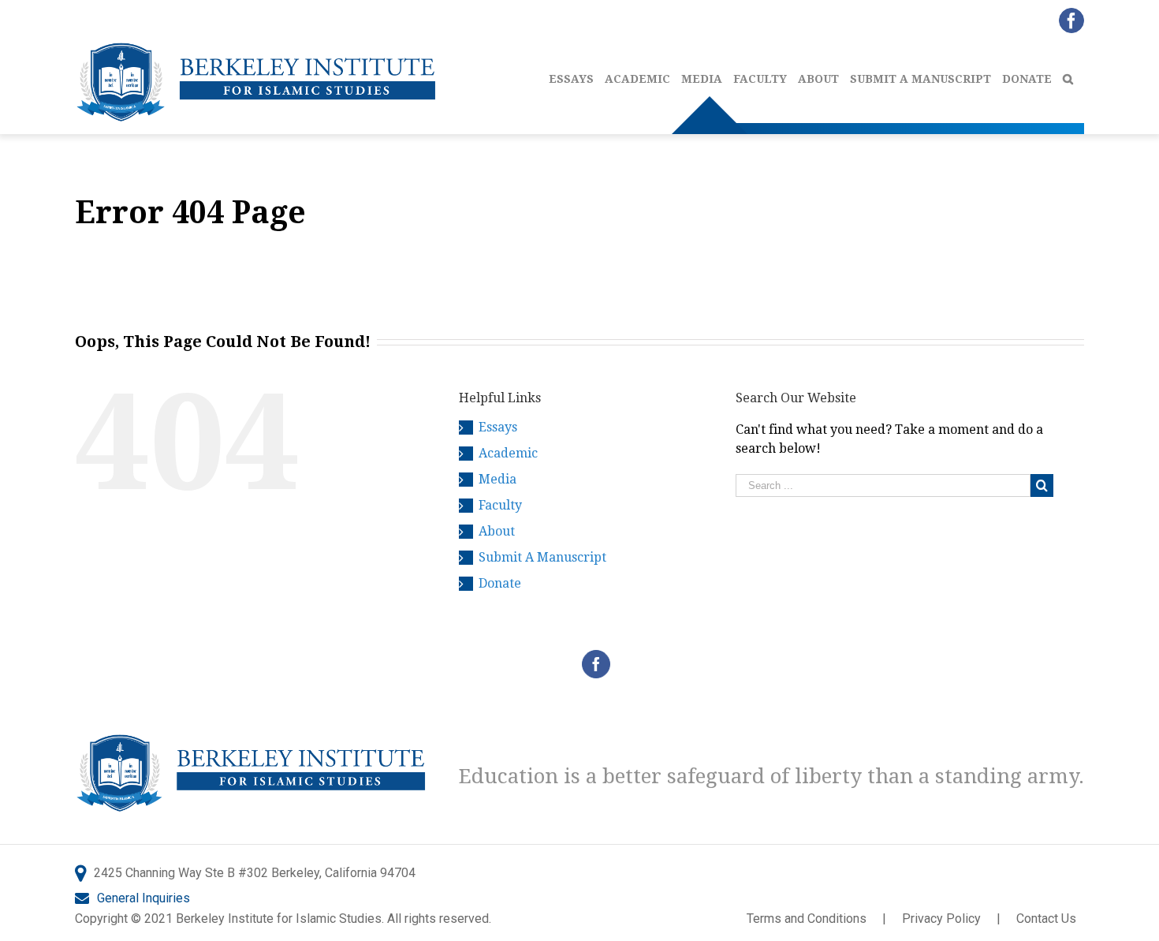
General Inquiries (143, 898)
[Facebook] (596, 664)
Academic (508, 453)
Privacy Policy (941, 918)
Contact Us (1046, 918)
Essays (498, 427)
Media (497, 479)
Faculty (500, 505)
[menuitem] (577, 75)
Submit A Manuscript (542, 557)
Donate (500, 583)
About (497, 531)
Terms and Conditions (806, 918)
